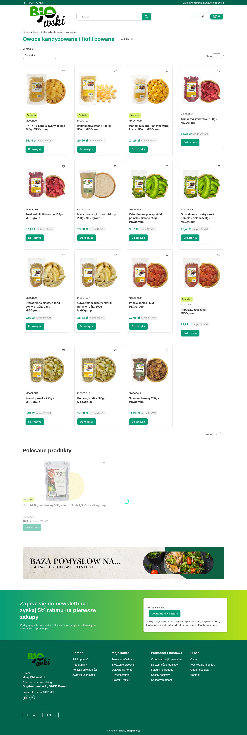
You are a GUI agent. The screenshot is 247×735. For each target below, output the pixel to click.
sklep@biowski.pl (34, 677)
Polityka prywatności (84, 669)
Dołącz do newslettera (165, 613)
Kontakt (194, 674)
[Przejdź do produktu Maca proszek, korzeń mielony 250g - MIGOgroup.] (97, 184)
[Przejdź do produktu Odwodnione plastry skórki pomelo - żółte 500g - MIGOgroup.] (97, 272)
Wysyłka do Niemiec (202, 664)
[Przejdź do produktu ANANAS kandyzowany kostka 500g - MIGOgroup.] (46, 89)
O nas (39, 2)
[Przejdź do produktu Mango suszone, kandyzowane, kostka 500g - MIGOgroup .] (149, 89)
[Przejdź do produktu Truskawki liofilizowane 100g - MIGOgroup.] (46, 184)
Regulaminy (79, 664)
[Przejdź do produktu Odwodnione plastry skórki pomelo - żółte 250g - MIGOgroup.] (46, 272)
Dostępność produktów (164, 664)
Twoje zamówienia (123, 659)
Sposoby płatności (162, 680)
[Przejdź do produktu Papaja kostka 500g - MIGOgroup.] (201, 272)
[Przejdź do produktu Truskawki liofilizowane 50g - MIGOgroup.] (201, 89)
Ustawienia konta (122, 669)
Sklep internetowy (122, 730)
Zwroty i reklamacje (84, 674)
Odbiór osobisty (199, 669)
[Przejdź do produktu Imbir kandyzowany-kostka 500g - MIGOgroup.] (97, 89)
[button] (146, 16)
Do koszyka (35, 149)
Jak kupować (80, 659)
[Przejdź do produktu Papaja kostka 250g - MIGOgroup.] (149, 272)
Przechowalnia (121, 674)
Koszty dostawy (160, 674)
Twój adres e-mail (155, 607)
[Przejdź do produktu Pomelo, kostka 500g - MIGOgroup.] (97, 368)
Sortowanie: (29, 48)
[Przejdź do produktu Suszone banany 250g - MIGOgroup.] (149, 368)
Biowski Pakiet (120, 680)
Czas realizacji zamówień (166, 659)
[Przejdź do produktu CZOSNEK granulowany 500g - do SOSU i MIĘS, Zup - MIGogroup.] (65, 481)
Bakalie (37, 32)
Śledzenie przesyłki (123, 664)
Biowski (27, 32)
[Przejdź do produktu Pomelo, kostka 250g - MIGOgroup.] (46, 368)
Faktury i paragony (162, 669)
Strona (209, 56)
